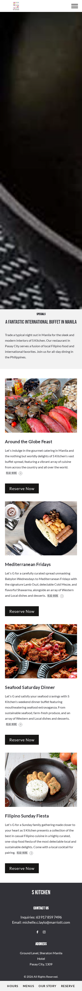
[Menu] (74, 6)
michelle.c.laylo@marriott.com (46, 922)
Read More (11, 473)
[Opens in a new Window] (37, 932)
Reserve (68, 986)
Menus (28, 986)
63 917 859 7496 (49, 917)
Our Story (48, 986)
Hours (12, 986)
